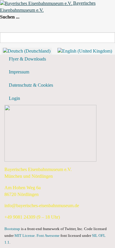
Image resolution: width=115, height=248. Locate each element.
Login (14, 98)
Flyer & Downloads (27, 58)
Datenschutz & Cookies (31, 85)
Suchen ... (9, 16)
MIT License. (25, 236)
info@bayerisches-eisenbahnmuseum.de (41, 205)
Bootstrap (12, 229)
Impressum (19, 71)
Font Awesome (48, 236)
